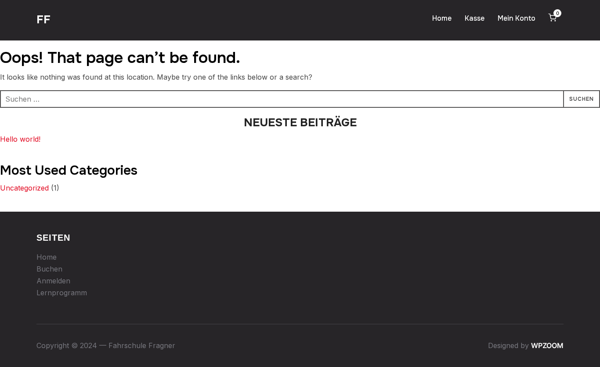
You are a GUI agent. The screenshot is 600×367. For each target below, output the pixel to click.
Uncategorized (24, 188)
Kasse (474, 18)
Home (442, 18)
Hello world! (20, 139)
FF (43, 19)
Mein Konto (516, 18)
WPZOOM (547, 345)
